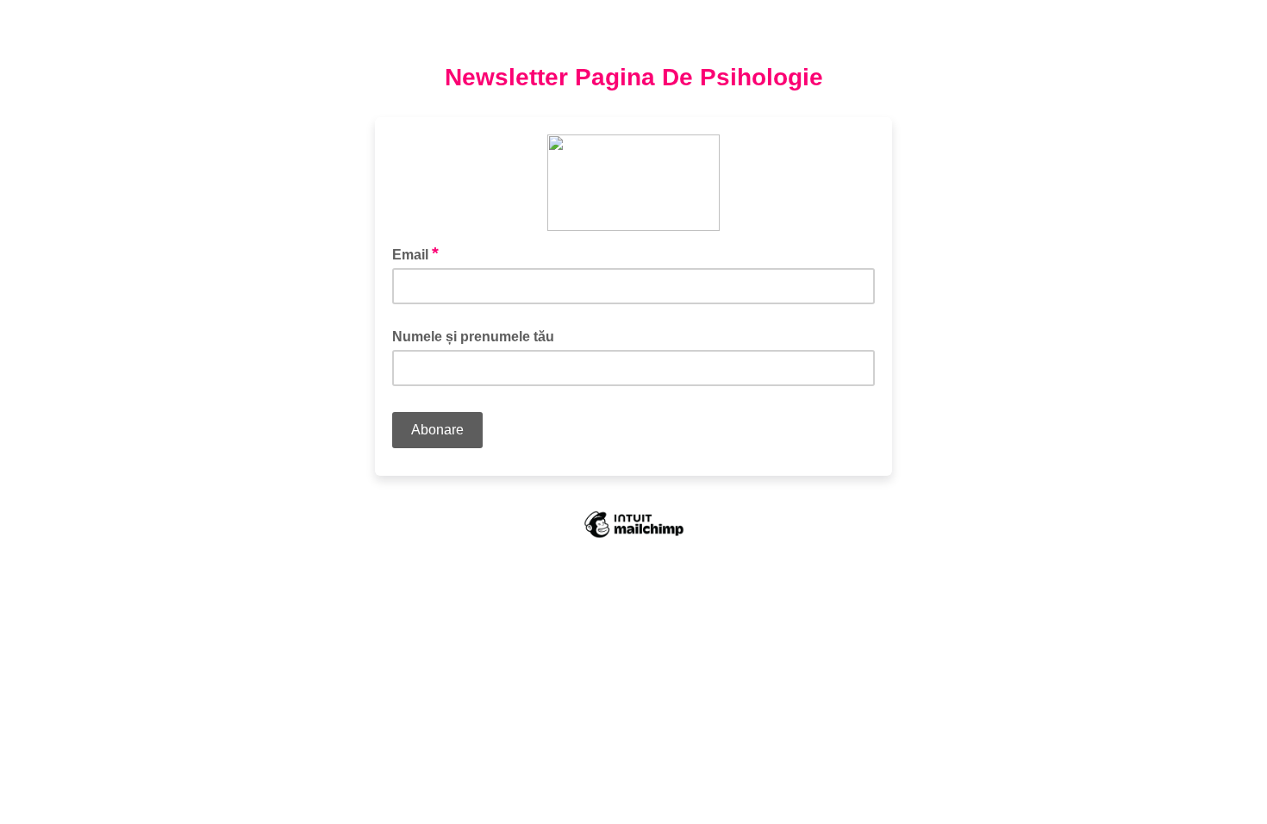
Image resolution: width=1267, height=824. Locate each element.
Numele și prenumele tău (473, 336)
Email (415, 253)
